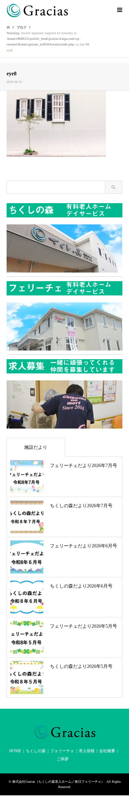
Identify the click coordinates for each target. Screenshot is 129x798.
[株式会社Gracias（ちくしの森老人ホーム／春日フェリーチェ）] (37, 10)
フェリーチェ (62, 751)
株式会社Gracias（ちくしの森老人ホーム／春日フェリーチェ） (58, 781)
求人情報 (87, 751)
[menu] (119, 10)
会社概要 (107, 751)
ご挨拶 (62, 759)
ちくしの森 (36, 751)
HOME (15, 751)
